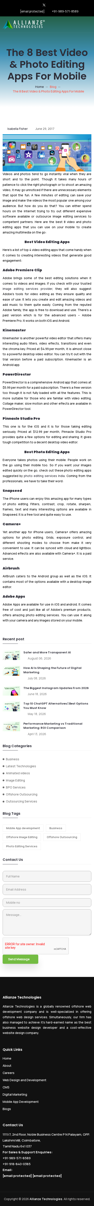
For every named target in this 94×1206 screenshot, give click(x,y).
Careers (8, 1073)
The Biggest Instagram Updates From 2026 (56, 688)
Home (39, 87)
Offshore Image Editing (21, 837)
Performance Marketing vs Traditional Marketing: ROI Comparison (52, 726)
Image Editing (15, 780)
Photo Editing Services (21, 846)
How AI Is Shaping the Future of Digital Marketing (52, 670)
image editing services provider (27, 289)
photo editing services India (44, 476)
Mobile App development (23, 828)
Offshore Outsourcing (21, 794)
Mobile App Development (21, 1102)
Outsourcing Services (21, 801)
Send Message (19, 959)
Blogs (7, 1109)
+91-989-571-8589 (65, 11)
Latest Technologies (21, 766)
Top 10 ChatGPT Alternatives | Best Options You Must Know (55, 705)
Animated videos (18, 773)
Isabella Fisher (17, 129)
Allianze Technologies (46, 1199)
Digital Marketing (15, 1094)
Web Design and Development (24, 1080)
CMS (6, 1087)
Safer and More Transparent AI (47, 652)
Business (12, 759)
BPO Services (16, 787)
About (7, 1065)
